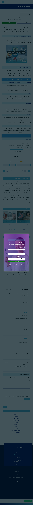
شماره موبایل (23, 252)
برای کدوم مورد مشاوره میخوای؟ (20, 256)
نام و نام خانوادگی (22, 247)
